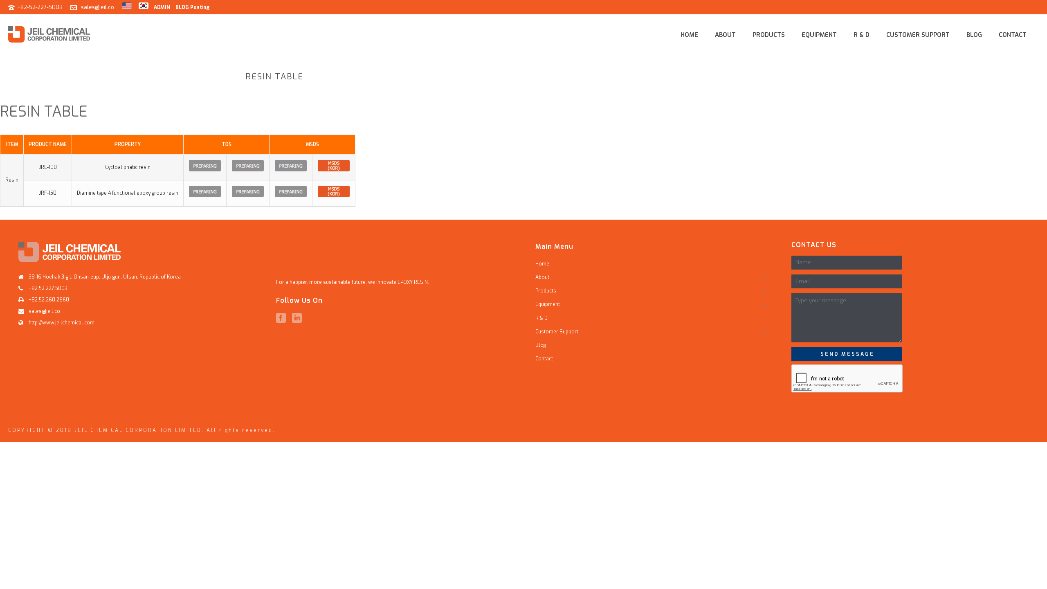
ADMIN (162, 7)
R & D (862, 35)
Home (689, 35)
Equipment (819, 35)
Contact (1013, 35)
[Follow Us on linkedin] (297, 318)
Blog (974, 35)
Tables (749, 94)
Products (769, 35)
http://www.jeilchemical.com (61, 322)
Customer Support (918, 35)
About (725, 35)
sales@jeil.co (97, 7)
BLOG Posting (192, 7)
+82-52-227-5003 (40, 7)
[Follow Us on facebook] (281, 318)
